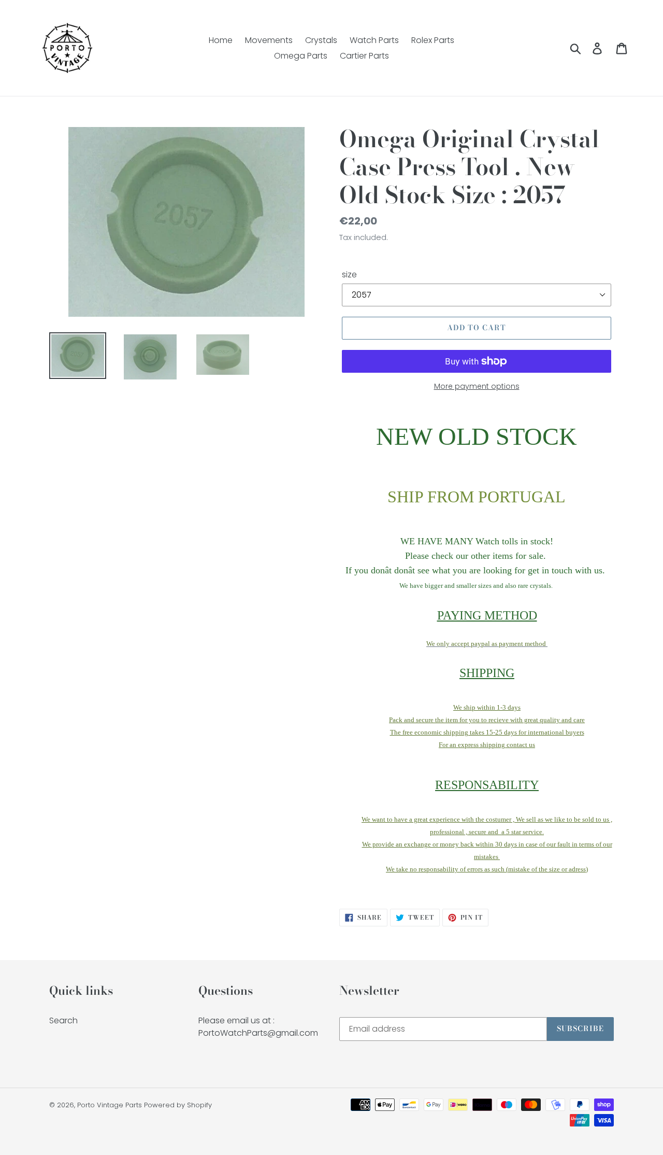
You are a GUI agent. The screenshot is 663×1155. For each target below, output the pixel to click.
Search (63, 1020)
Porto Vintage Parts (109, 1105)
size (349, 274)
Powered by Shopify (178, 1105)
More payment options (477, 386)
